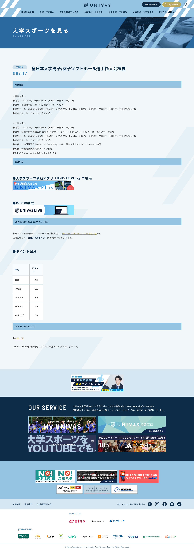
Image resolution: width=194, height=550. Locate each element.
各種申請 (16, 504)
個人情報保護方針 (44, 504)
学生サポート (151, 4)
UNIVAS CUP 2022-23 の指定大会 (79, 233)
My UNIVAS (174, 4)
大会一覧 (19, 338)
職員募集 (28, 504)
